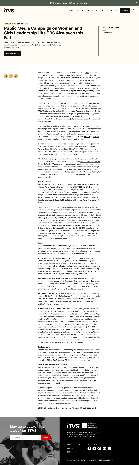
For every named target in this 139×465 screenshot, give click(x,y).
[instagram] (99, 448)
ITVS (87, 72)
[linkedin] (94, 448)
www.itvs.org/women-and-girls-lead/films (54, 403)
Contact (71, 448)
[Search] (134, 11)
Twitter (80, 139)
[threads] (109, 448)
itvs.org (96, 136)
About (113, 11)
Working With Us (87, 11)
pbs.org (87, 136)
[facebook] (89, 448)
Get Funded (73, 11)
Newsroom (71, 452)
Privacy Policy (71, 460)
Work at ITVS (73, 444)
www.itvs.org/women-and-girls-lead (52, 238)
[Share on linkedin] (6, 76)
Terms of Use (82, 460)
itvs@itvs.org (107, 32)
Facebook (69, 139)
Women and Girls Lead (87, 75)
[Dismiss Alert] (136, 2)
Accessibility (93, 460)
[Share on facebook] (11, 76)
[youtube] (104, 448)
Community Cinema (57, 324)
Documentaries (101, 11)
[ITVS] (9, 10)
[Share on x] (16, 76)
